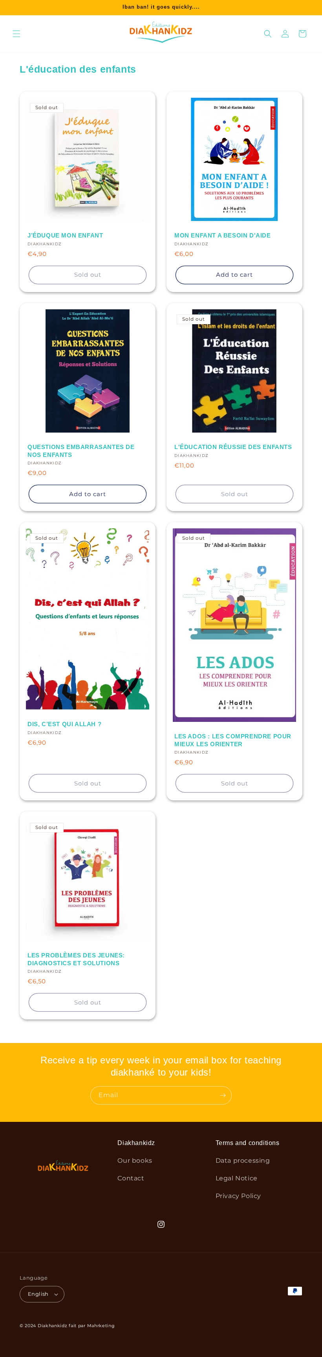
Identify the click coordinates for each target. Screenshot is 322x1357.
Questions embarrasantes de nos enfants (81, 451)
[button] (16, 33)
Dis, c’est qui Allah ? (64, 724)
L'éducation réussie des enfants (233, 447)
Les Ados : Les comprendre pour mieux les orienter (232, 740)
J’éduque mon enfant (65, 235)
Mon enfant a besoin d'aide (222, 235)
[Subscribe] (222, 1095)
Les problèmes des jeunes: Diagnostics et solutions (76, 959)
